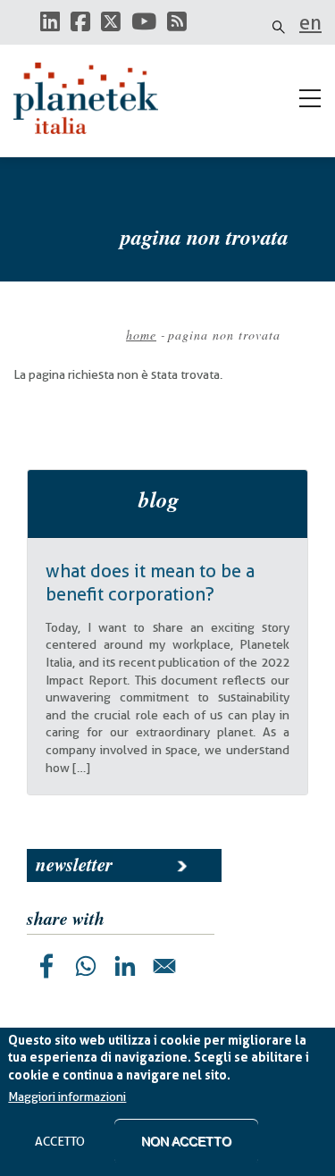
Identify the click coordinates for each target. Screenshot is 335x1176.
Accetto (60, 1141)
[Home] (93, 98)
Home (141, 334)
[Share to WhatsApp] (86, 966)
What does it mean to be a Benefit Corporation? (150, 582)
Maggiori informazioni (67, 1096)
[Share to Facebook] (46, 966)
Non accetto (186, 1141)
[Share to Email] (164, 966)
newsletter (74, 864)
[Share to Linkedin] (125, 966)
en (310, 22)
